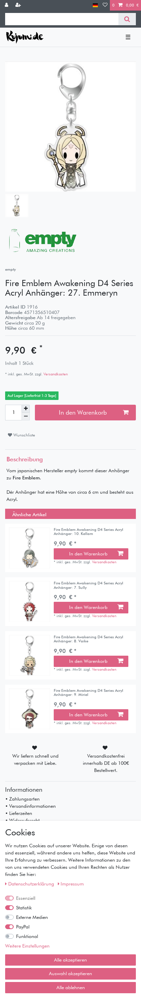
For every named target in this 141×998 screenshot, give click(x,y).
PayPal (22, 926)
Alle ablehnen (70, 987)
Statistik (24, 907)
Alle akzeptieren (70, 960)
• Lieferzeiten (18, 813)
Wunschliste (23, 434)
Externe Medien (32, 917)
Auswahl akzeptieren (70, 973)
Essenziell (25, 898)
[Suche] (127, 19)
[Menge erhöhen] (26, 409)
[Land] (95, 5)
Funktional (27, 936)
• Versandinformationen (30, 806)
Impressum (72, 884)
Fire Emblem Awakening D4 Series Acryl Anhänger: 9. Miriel (88, 692)
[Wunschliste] (105, 5)
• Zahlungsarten (22, 799)
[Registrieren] (19, 5)
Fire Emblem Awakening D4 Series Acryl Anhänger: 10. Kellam (88, 531)
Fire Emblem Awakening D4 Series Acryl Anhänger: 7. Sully (88, 585)
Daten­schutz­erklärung (31, 884)
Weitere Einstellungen (27, 946)
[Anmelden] (7, 5)
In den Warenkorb (83, 412)
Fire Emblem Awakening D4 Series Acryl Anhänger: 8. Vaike (88, 639)
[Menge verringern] (26, 416)
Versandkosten (55, 374)
